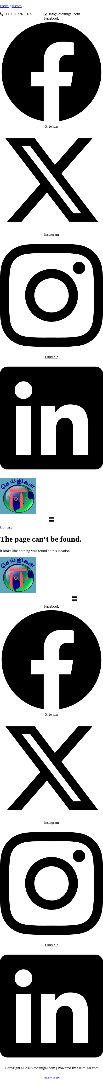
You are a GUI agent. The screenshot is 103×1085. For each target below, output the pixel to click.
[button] (51, 520)
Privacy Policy (52, 1077)
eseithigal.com (11, 6)
